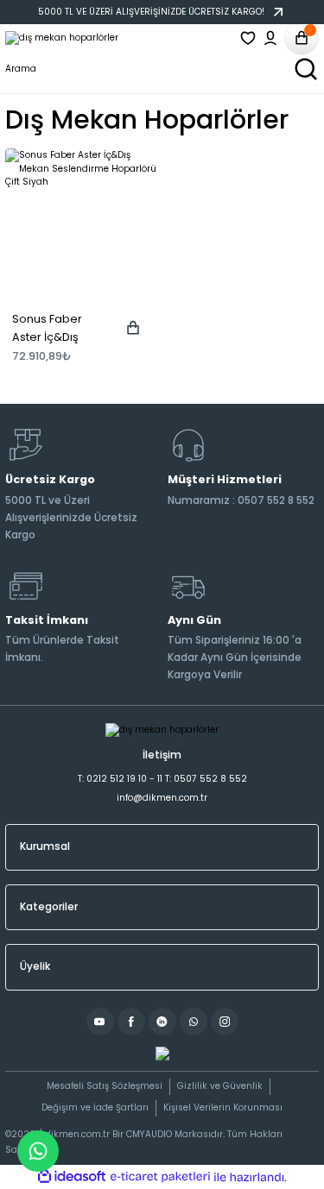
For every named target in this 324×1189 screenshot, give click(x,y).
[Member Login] (270, 38)
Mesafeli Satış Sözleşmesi (104, 1085)
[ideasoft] (71, 1177)
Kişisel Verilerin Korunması (223, 1107)
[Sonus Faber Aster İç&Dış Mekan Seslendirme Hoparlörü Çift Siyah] (81, 224)
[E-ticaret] (160, 1176)
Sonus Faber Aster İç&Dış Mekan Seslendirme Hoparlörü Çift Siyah (51, 329)
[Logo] (61, 38)
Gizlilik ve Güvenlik (220, 1085)
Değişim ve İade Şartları (95, 1107)
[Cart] (301, 38)
